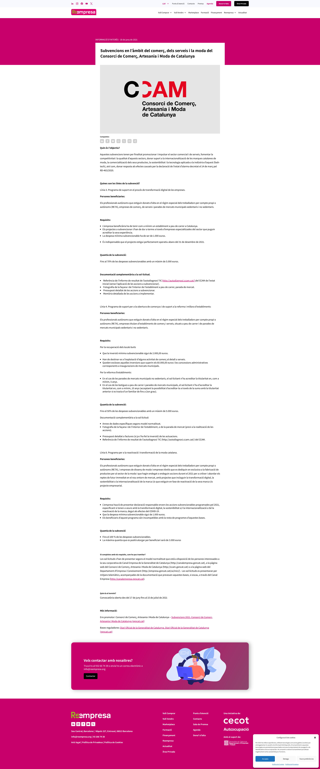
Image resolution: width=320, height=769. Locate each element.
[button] (315, 737)
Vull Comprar (169, 713)
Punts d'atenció (178, 3)
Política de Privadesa (291, 764)
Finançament (169, 735)
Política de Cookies (278, 764)
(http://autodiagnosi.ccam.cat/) (178, 280)
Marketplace (169, 724)
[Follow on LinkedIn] (73, 724)
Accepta (265, 759)
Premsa (201, 3)
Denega (286, 759)
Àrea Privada (169, 751)
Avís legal (75, 742)
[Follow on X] (93, 724)
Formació (167, 729)
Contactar (90, 676)
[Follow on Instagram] (78, 724)
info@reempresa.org (94, 669)
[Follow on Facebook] (83, 724)
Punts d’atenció (200, 713)
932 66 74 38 (102, 665)
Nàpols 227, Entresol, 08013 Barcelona (114, 731)
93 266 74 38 (99, 736)
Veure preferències (307, 759)
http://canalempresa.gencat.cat (127, 579)
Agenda (210, 3)
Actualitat (167, 746)
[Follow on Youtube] (88, 724)
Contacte (191, 3)
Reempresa (168, 740)
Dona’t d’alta (199, 735)
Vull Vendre (168, 718)
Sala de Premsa (200, 724)
